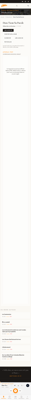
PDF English (8, 42)
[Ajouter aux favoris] (11, 385)
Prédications (9, 17)
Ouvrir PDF (7, 38)
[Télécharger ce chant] (18, 385)
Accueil (2, 17)
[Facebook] (25, 1)
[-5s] (11, 391)
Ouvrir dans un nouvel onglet (12, 54)
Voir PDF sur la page (10, 34)
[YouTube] (22, 1)
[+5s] (20, 391)
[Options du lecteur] (22, 385)
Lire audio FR (8, 30)
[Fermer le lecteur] (27, 385)
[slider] (15, 382)
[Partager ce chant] (14, 385)
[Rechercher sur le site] (17, 6)
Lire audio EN (19, 38)
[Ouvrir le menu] (28, 5)
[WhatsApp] (28, 1)
